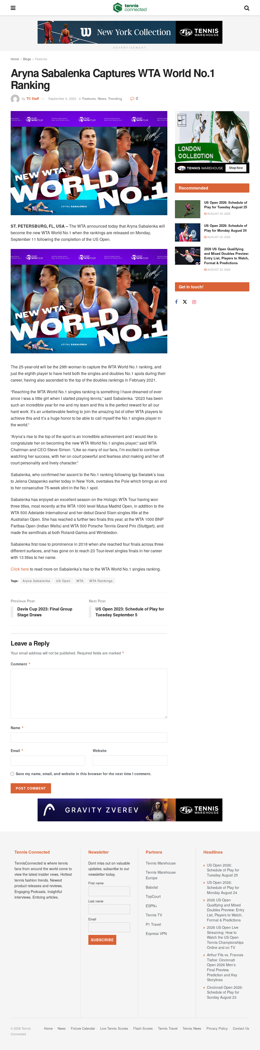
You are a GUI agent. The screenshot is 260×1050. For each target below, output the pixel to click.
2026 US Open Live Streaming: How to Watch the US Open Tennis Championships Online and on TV (225, 937)
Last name (95, 901)
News (102, 98)
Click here (20, 569)
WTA (80, 580)
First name (96, 883)
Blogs (27, 59)
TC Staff (32, 98)
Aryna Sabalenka (36, 580)
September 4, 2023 (62, 98)
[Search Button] (246, 7)
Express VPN (156, 933)
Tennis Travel (167, 1028)
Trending (115, 98)
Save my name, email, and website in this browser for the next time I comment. (83, 773)
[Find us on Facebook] (176, 302)
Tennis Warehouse (161, 863)
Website (100, 750)
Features (41, 59)
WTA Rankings (101, 580)
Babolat (152, 887)
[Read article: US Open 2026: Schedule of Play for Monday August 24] (187, 232)
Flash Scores (143, 1028)
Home (15, 59)
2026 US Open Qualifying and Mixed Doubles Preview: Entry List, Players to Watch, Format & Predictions (226, 255)
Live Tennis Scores (114, 1028)
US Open (63, 580)
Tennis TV (154, 914)
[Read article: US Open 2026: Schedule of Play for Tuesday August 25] (187, 209)
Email (17, 750)
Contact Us (241, 1028)
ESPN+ (151, 905)
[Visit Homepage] (130, 8)
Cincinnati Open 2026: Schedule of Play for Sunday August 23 (225, 992)
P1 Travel (153, 924)
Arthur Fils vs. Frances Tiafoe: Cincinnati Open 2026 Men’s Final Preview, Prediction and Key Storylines (225, 967)
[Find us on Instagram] (194, 302)
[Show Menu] (13, 7)
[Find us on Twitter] (185, 302)
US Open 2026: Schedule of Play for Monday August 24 (225, 227)
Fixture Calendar (83, 1028)
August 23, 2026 (218, 237)
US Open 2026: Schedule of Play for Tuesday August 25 (225, 204)
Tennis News (192, 1028)
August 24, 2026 (218, 213)
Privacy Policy (217, 1028)
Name (17, 727)
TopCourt (153, 896)
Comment (21, 663)
